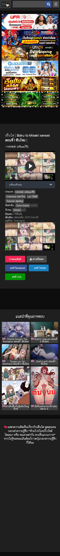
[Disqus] (30, 488)
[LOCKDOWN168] (30, 75)
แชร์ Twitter (40, 267)
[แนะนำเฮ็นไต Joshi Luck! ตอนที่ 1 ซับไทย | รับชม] (44, 352)
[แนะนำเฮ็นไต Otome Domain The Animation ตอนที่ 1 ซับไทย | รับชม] (16, 329)
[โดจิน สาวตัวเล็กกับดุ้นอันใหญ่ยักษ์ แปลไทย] (16, 385)
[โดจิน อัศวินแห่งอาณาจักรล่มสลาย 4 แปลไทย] (44, 385)
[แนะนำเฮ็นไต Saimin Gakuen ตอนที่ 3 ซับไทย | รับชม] (44, 329)
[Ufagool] (30, 28)
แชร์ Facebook (17, 267)
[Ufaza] (30, 44)
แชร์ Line (16, 276)
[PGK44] (30, 90)
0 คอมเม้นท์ (15, 259)
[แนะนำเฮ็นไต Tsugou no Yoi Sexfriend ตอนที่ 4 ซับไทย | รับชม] (16, 352)
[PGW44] (30, 106)
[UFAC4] (30, 59)
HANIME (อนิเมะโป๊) (17, 146)
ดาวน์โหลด (38, 259)
